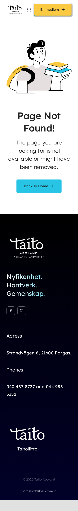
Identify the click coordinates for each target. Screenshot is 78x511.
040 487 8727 (20, 386)
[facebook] (10, 310)
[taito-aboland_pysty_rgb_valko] (28, 235)
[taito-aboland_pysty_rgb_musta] (15, 5)
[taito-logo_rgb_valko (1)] (28, 425)
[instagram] (21, 310)
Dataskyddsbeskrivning (39, 491)
